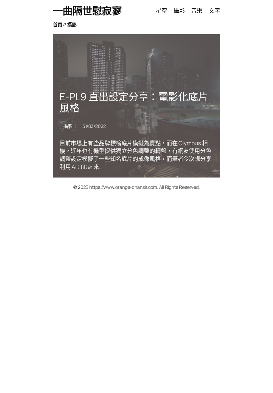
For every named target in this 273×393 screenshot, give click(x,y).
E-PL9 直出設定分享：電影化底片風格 (134, 102)
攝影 (72, 24)
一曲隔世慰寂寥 (87, 10)
